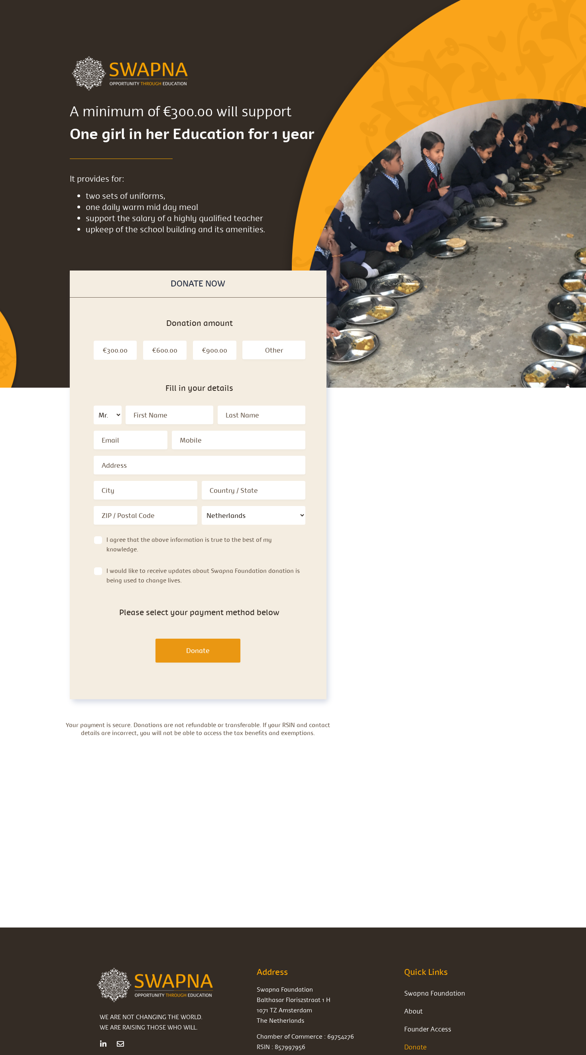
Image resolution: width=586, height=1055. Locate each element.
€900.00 (214, 350)
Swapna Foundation (434, 993)
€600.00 (164, 350)
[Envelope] (120, 1043)
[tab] (198, 284)
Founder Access (427, 1029)
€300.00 (115, 350)
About (413, 1011)
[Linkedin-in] (103, 1043)
